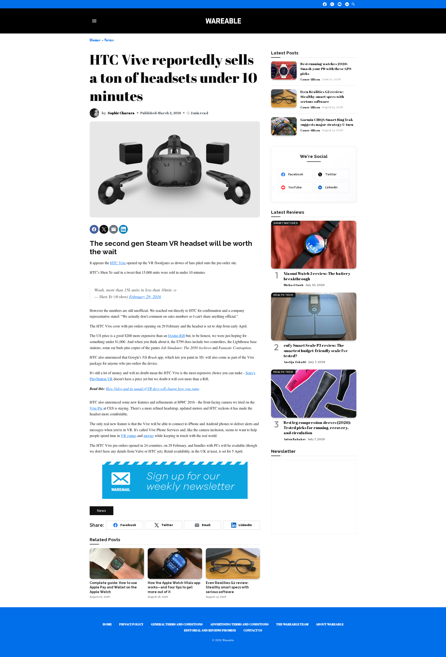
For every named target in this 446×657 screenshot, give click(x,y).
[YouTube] (339, 4)
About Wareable (330, 624)
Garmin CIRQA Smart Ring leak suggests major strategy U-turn (326, 122)
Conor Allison (310, 79)
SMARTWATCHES (285, 223)
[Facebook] (324, 4)
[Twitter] (332, 4)
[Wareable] (223, 21)
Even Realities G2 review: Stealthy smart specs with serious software (322, 96)
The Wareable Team (292, 624)
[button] (94, 229)
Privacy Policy (131, 624)
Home (95, 40)
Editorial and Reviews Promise (210, 630)
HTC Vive (118, 262)
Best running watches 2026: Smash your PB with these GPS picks (325, 68)
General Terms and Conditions (177, 624)
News (109, 40)
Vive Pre (96, 408)
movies (149, 435)
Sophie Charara (121, 113)
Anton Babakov (295, 439)
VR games (128, 435)
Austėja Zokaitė (295, 362)
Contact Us (252, 630)
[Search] (353, 4)
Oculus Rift (176, 335)
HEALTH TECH (283, 295)
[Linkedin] (347, 4)
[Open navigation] (95, 21)
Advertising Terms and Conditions (239, 624)
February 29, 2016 (145, 296)
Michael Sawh (293, 285)
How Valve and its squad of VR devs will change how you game (152, 388)
